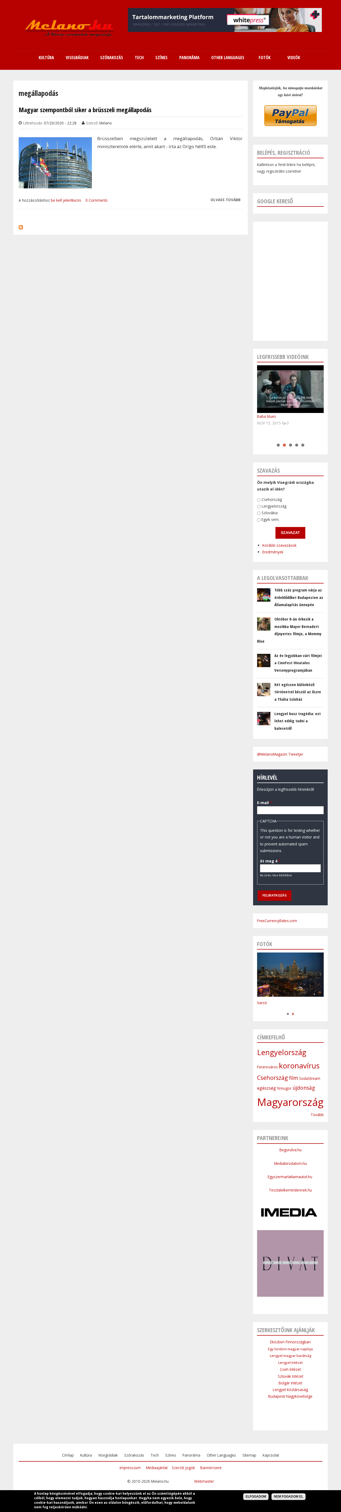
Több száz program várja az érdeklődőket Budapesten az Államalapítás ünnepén (298, 597)
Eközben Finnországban (290, 1341)
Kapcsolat (271, 1455)
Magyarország (290, 1102)
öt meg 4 (270, 861)
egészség (266, 1088)
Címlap (68, 1455)
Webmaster (204, 1481)
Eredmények (272, 551)
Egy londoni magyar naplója (290, 1349)
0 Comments (97, 200)
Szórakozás (134, 1455)
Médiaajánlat (157, 1467)
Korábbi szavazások (279, 545)
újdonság (304, 1087)
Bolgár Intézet (290, 1382)
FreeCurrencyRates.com (277, 920)
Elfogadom (256, 1496)
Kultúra (86, 1455)
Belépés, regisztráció (283, 152)
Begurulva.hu (290, 1149)
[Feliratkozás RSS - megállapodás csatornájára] (21, 225)
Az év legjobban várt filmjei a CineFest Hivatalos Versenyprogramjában (298, 663)
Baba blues (266, 416)
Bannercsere (211, 1467)
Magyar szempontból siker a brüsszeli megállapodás (85, 110)
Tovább (317, 1114)
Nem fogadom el (288, 1496)
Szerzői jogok (183, 1467)
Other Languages (221, 1455)
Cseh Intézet (290, 1369)
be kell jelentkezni (66, 200)
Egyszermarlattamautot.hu (290, 1176)
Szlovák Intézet (290, 1376)
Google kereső (275, 201)
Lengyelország (274, 506)
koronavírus (299, 1066)
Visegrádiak (108, 1455)
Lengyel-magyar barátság (290, 1355)
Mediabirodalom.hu (290, 1163)
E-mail (264, 802)
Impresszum (130, 1467)
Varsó (262, 1002)
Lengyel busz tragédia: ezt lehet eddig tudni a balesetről (297, 721)
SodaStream (309, 1078)
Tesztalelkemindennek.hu (290, 1190)
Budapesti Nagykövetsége (290, 1396)
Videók (293, 57)
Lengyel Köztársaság (290, 1389)
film (293, 1078)
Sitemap (249, 1455)
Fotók (264, 57)
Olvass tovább (225, 200)
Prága (262, 1008)
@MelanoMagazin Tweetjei (280, 754)
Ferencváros (267, 1066)
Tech (155, 1455)
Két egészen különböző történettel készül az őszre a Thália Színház (297, 692)
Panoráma (191, 1455)
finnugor (284, 1088)
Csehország (272, 499)
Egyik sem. (270, 519)
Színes (170, 1455)
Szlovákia (270, 512)
